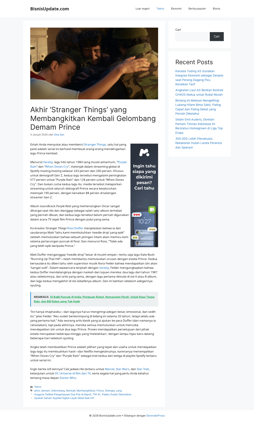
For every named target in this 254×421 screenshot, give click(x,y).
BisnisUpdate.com (49, 9)
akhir (37, 390)
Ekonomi (176, 8)
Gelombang (58, 390)
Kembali (70, 390)
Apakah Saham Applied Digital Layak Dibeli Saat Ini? (64, 397)
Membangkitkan (86, 390)
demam (45, 390)
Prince (100, 390)
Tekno (160, 8)
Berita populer (197, 8)
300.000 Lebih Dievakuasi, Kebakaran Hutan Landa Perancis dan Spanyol (198, 143)
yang (119, 390)
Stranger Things (95, 144)
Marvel (109, 369)
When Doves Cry (56, 166)
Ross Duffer (75, 228)
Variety (48, 162)
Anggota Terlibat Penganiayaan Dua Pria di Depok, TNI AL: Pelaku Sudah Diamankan (82, 394)
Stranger (110, 390)
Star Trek (143, 369)
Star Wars (122, 369)
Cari (178, 29)
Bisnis (216, 8)
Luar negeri (143, 8)
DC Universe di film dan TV (73, 373)
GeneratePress (155, 415)
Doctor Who (68, 378)
